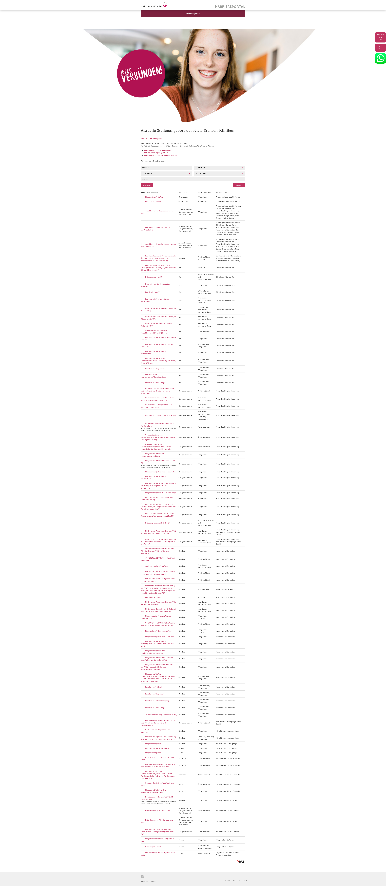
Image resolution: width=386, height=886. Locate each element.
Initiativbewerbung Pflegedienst (156, 153)
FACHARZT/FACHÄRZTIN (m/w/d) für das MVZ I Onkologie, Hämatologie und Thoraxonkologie (158, 723)
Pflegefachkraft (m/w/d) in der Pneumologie (160, 493)
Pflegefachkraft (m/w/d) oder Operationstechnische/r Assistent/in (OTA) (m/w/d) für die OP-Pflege (158, 360)
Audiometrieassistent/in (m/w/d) (156, 566)
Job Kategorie (203, 192)
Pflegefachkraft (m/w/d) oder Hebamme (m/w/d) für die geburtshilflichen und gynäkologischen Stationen (157, 667)
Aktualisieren (239, 185)
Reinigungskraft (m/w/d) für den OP (157, 523)
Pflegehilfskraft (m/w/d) (153, 753)
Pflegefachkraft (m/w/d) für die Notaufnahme (160, 472)
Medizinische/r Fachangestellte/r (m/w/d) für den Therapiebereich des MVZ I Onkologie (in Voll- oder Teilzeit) (159, 541)
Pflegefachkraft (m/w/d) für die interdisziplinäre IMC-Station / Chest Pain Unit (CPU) (157, 644)
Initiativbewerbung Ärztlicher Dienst (157, 150)
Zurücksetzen (147, 185)
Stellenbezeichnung (148, 192)
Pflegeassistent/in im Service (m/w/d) (158, 631)
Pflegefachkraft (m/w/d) (153, 744)
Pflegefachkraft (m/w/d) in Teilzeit (157, 748)
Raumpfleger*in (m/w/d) (153, 847)
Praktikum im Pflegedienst (154, 369)
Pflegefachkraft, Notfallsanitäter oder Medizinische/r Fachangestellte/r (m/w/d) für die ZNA (157, 832)
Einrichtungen (221, 192)
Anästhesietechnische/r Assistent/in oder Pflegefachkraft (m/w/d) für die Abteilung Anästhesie (157, 551)
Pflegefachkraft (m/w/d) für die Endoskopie (160, 637)
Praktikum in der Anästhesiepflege (157, 701)
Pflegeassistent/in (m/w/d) (154, 197)
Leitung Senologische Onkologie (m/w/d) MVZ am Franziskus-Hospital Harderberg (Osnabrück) (157, 391)
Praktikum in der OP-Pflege (155, 383)
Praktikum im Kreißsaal (153, 687)
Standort (182, 192)
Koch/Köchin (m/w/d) (152, 292)
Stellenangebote (193, 14)
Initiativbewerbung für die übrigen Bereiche (160, 155)
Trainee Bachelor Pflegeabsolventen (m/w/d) (161, 715)
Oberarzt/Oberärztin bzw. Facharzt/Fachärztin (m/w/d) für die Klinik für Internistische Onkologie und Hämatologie (156, 446)
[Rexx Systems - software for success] (240, 861)
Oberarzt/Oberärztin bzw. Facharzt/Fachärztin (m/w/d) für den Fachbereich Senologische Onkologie (158, 437)
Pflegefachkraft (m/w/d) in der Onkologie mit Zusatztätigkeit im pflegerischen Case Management (158, 486)
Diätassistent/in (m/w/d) (153, 277)
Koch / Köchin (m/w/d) (153, 597)
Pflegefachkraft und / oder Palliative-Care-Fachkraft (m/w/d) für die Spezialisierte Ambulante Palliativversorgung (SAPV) (158, 506)
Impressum (153, 881)
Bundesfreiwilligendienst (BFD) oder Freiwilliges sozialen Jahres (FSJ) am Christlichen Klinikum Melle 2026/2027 (159, 267)
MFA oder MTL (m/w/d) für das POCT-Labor (160, 415)
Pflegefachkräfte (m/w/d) (153, 201)
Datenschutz (144, 881)
